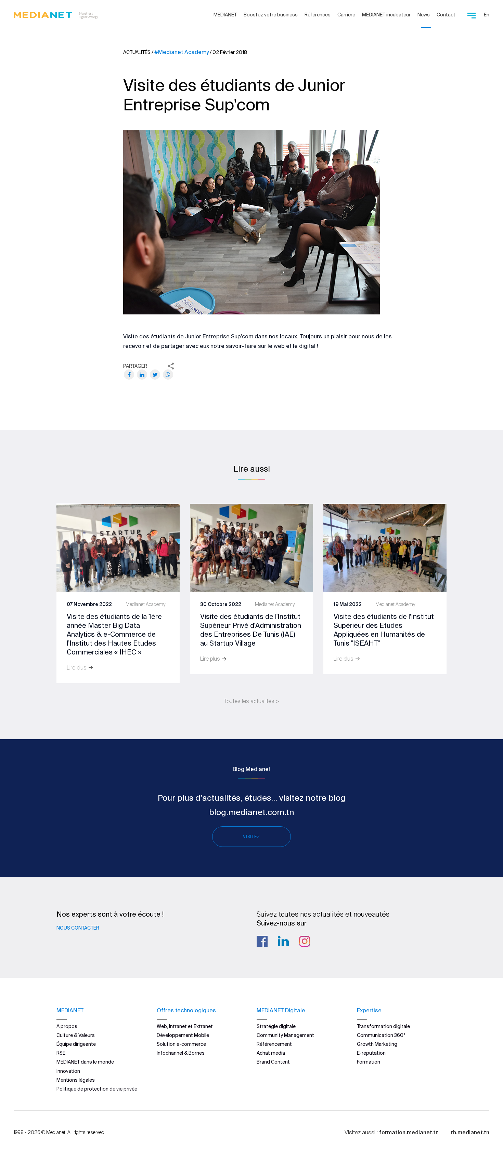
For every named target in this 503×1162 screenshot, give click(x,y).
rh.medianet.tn (470, 1132)
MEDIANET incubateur (386, 14)
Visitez (251, 836)
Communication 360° (381, 1035)
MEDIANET (225, 14)
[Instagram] (304, 941)
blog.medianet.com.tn (251, 812)
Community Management (285, 1035)
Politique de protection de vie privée (96, 1089)
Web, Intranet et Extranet (185, 1026)
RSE (60, 1053)
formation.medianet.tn (409, 1132)
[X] (155, 374)
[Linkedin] (283, 941)
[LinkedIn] (142, 374)
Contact (446, 14)
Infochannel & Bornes (181, 1053)
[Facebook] (129, 374)
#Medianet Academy (181, 52)
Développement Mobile (183, 1035)
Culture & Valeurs (75, 1035)
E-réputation (371, 1053)
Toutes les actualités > (251, 701)
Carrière (346, 14)
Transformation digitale (383, 1026)
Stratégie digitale (276, 1026)
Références (318, 14)
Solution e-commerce (181, 1044)
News (423, 14)
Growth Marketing (377, 1044)
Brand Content (273, 1062)
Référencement (274, 1044)
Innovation (68, 1071)
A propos (66, 1026)
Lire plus (77, 667)
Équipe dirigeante (76, 1044)
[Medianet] (53, 13)
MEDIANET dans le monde (85, 1062)
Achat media (271, 1053)
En (486, 14)
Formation (368, 1062)
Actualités (137, 52)
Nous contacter (77, 928)
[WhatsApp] (168, 374)
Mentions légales (75, 1080)
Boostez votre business (271, 14)
